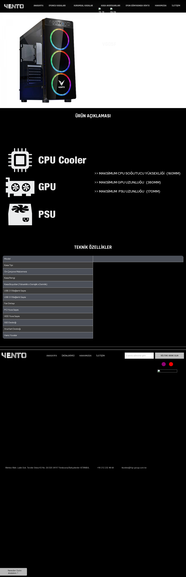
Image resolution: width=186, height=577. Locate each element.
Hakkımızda (160, 5)
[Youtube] (171, 364)
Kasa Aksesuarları (110, 5)
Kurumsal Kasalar (83, 5)
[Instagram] (164, 364)
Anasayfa (38, 5)
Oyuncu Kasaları (57, 5)
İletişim (176, 5)
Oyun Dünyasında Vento (138, 5)
